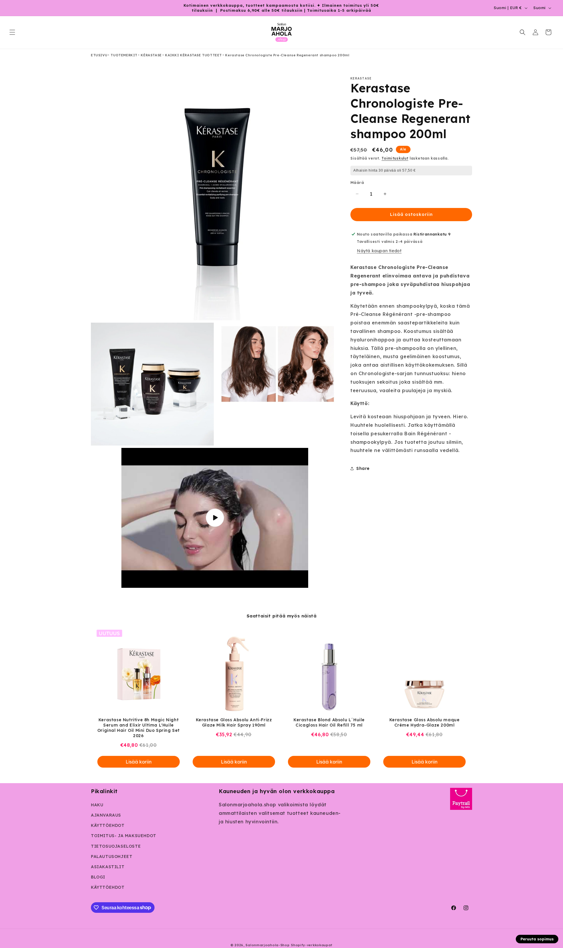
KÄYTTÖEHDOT (108, 825)
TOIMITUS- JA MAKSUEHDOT (123, 835)
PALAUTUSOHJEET (111, 856)
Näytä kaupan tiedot (379, 250)
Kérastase (151, 55)
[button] (12, 32)
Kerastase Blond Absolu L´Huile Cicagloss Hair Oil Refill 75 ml (329, 722)
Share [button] (363, 468)
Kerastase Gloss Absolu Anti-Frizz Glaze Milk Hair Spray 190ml (234, 722)
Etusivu (99, 55)
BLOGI (98, 877)
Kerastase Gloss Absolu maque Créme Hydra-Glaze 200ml (424, 722)
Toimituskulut (394, 158)
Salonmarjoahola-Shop (267, 945)
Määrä (357, 182)
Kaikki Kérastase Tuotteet (193, 55)
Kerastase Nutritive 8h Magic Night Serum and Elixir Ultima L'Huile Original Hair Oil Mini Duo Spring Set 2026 (138, 727)
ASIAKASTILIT (107, 866)
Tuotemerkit (124, 55)
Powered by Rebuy (281, 779)
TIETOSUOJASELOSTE (116, 846)
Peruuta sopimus (537, 939)
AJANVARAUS (106, 815)
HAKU (97, 805)
